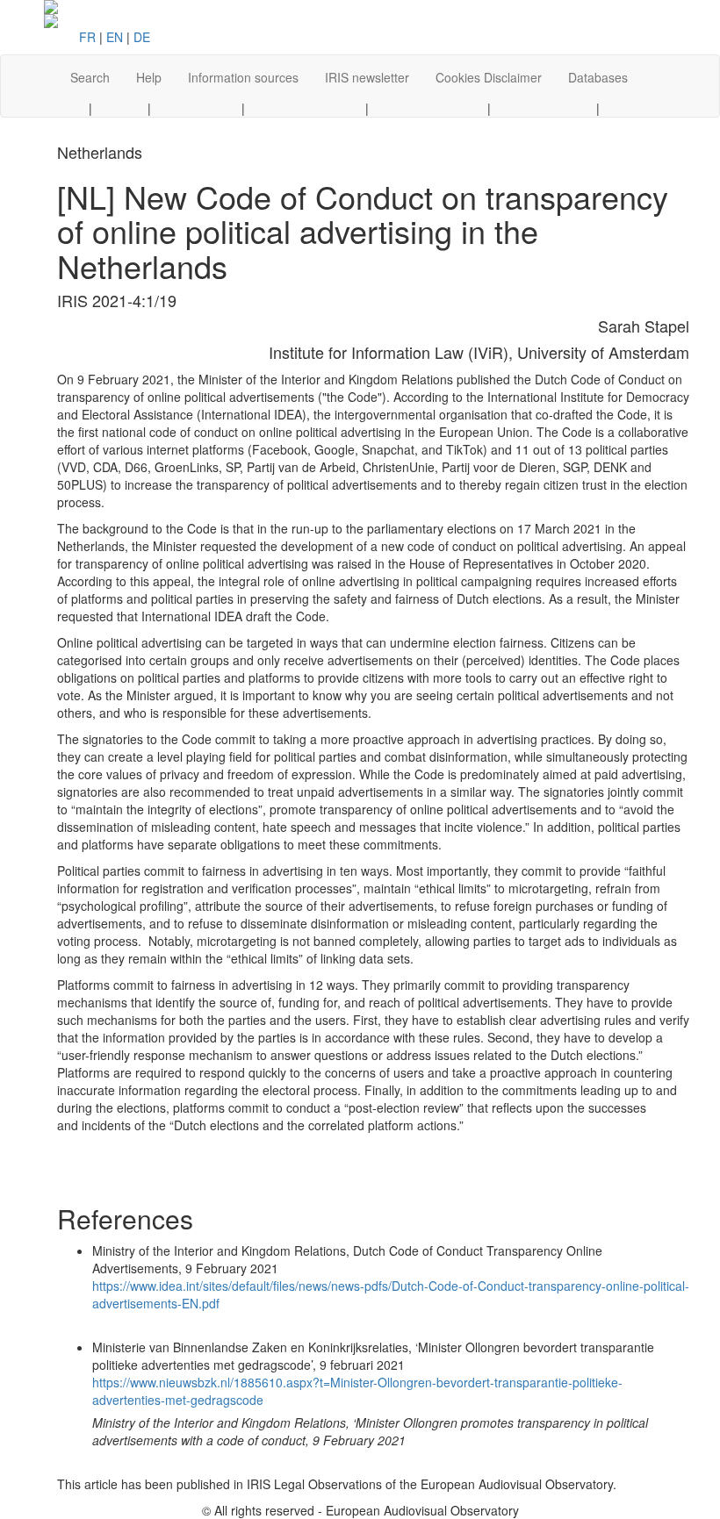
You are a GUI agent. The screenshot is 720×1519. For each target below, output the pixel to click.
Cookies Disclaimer (489, 77)
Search (90, 77)
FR (87, 37)
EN (114, 37)
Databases (598, 77)
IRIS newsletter (367, 77)
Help (149, 77)
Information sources (243, 77)
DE (141, 37)
